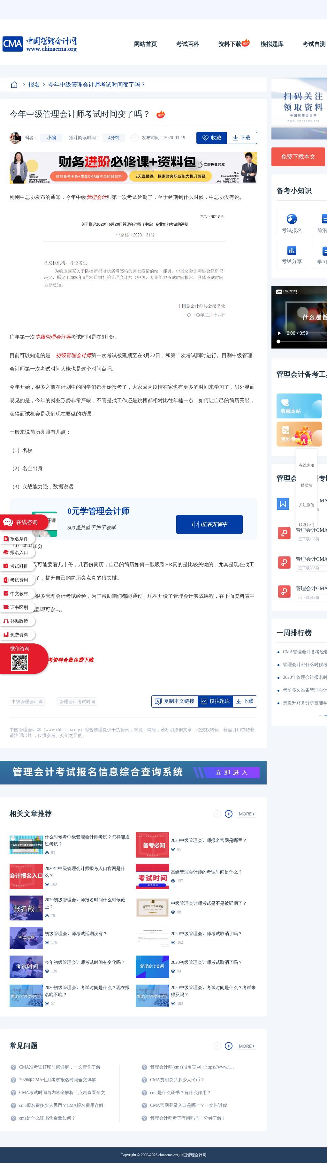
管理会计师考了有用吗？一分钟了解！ (188, 1118)
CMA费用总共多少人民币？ (177, 1079)
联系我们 (306, 524)
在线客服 (306, 465)
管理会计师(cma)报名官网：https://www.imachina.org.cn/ (193, 1067)
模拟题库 (272, 44)
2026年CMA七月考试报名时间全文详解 (57, 1079)
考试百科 (187, 44)
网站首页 (145, 44)
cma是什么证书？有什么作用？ (180, 1092)
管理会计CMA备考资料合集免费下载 (52, 660)
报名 (34, 84)
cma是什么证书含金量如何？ (47, 1118)
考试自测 (314, 44)
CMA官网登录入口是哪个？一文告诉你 (188, 1105)
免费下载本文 (298, 157)
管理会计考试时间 (77, 701)
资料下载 (229, 44)
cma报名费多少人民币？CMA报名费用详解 (61, 1105)
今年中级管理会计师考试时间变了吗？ (97, 84)
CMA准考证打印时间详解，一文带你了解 (60, 1067)
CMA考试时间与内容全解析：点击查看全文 (62, 1092)
